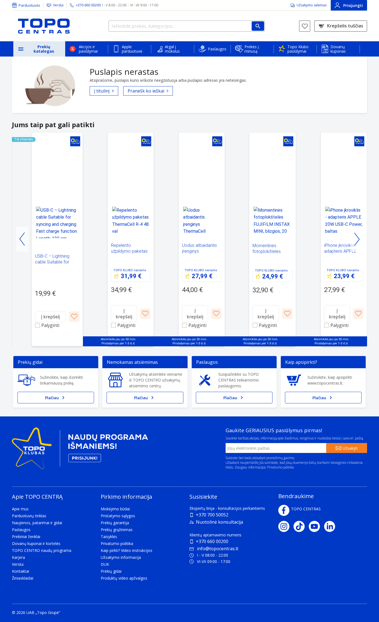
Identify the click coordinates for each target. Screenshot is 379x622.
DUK (105, 564)
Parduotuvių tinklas (29, 516)
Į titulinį (102, 91)
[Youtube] (316, 526)
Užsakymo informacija (121, 557)
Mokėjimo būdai (115, 509)
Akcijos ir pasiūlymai (88, 49)
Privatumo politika (280, 467)
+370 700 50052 (212, 515)
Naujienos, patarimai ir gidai (37, 523)
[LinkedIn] (331, 526)
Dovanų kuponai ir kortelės (36, 543)
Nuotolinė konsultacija (219, 522)
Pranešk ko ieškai (146, 91)
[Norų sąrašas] (304, 26)
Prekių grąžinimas (117, 530)
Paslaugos (217, 49)
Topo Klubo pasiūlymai (298, 49)
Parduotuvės (29, 5)
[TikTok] (301, 526)
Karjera (18, 557)
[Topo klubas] (80, 450)
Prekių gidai (111, 571)
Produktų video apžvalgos (124, 578)
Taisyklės (109, 536)
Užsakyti (350, 448)
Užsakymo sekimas (312, 5)
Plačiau (52, 397)
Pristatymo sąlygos (118, 516)
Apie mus (20, 509)
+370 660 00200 (212, 541)
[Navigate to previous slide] (22, 239)
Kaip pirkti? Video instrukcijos (126, 550)
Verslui (58, 5)
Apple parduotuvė (132, 49)
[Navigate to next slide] (356, 239)
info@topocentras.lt (217, 549)
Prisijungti (353, 5)
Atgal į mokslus (172, 49)
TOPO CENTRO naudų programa (41, 550)
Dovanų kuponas (338, 49)
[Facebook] (283, 510)
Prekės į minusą (251, 49)
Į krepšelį (50, 317)
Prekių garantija (115, 523)
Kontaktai (20, 571)
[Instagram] (286, 526)
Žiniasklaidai (22, 578)
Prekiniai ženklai (26, 536)
